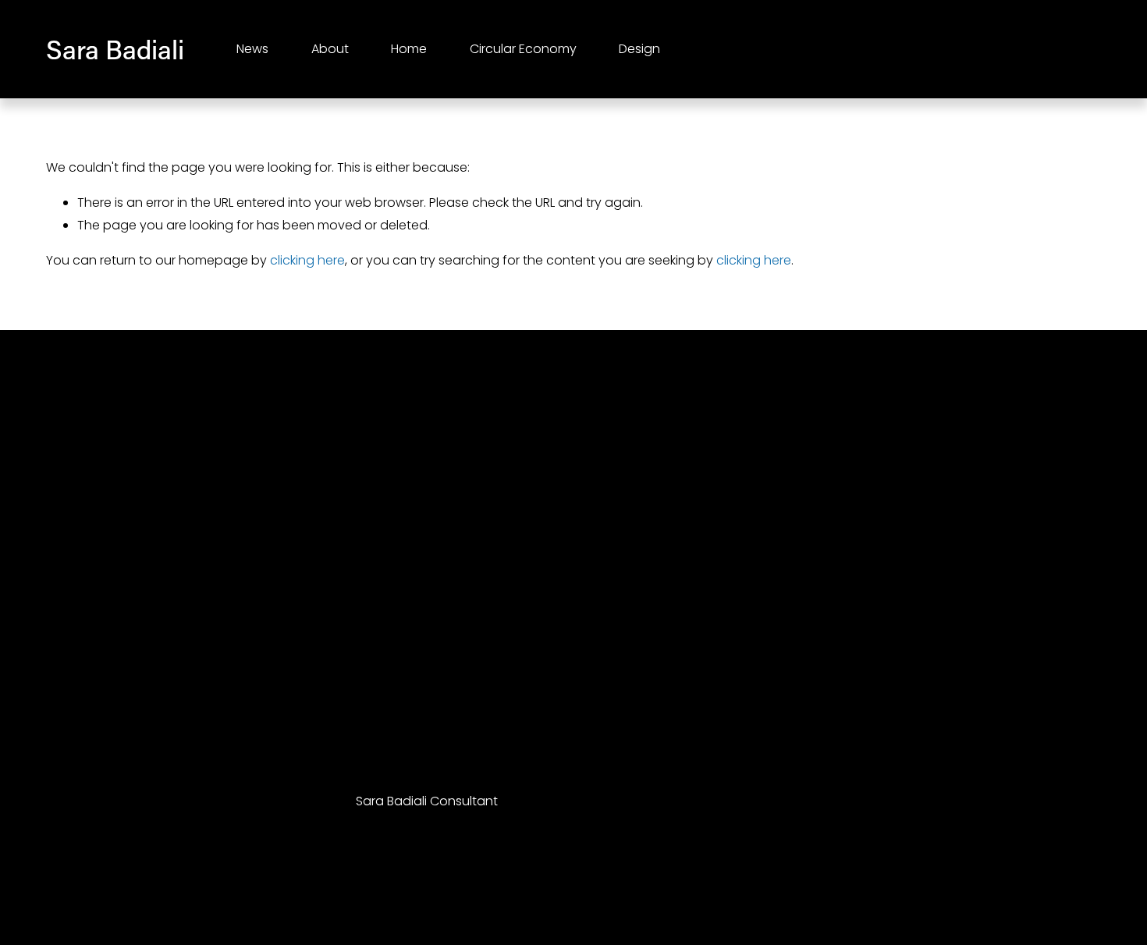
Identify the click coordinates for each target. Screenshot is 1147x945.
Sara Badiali (115, 49)
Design (639, 49)
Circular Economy (523, 49)
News (252, 49)
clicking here (307, 260)
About (330, 49)
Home (409, 49)
